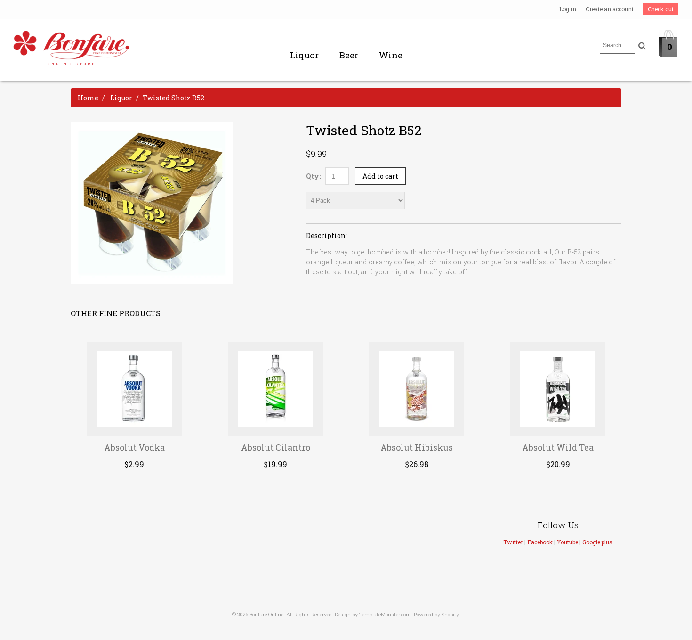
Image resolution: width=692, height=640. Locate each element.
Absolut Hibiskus (416, 447)
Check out (661, 9)
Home (88, 97)
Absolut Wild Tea (558, 447)
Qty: (313, 176)
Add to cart (380, 176)
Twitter (513, 542)
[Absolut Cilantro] (275, 389)
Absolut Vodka (134, 447)
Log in (567, 9)
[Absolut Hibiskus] (417, 389)
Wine (390, 55)
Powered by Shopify (436, 614)
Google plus (597, 542)
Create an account (610, 9)
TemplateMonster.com (385, 614)
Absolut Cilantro (275, 447)
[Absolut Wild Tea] (558, 389)
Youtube (567, 542)
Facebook (540, 542)
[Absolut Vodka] (134, 389)
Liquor (304, 55)
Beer (348, 55)
